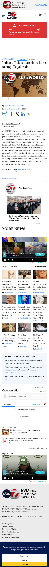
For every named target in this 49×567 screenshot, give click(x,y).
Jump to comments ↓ (9, 178)
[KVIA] (14, 15)
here (6, 379)
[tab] (8, 404)
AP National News (24, 169)
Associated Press (9, 106)
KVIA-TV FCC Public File (12, 509)
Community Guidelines (35, 506)
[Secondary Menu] (5, 15)
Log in (37, 387)
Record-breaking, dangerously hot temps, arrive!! (24, 33)
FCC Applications (29, 509)
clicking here (9, 373)
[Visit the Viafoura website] (42, 448)
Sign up (43, 387)
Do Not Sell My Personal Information (15, 512)
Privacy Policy (21, 506)
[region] (24, 418)
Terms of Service (8, 506)
